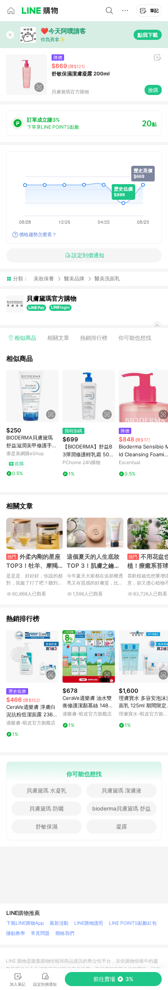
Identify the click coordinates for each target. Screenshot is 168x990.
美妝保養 (44, 278)
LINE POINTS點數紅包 (133, 923)
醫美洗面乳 (107, 279)
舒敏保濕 (46, 826)
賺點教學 (15, 933)
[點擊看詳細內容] (32, 396)
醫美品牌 (74, 278)
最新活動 (59, 923)
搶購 (153, 90)
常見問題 (40, 933)
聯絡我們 (64, 933)
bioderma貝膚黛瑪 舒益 (121, 808)
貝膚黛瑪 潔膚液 (121, 790)
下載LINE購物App (25, 923)
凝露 (121, 826)
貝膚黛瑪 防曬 (46, 808)
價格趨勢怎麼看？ (38, 234)
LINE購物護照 (88, 923)
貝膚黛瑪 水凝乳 (46, 790)
